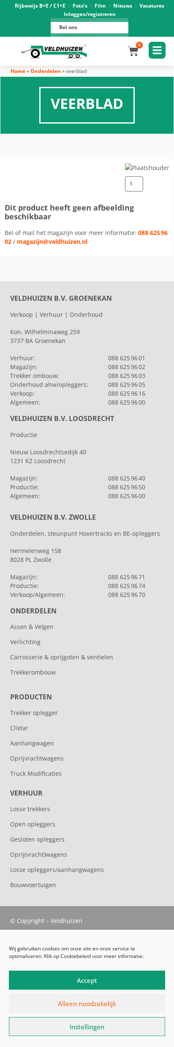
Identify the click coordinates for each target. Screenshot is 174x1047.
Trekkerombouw (33, 672)
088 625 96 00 (126, 402)
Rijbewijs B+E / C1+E (40, 5)
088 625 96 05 (126, 384)
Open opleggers (32, 824)
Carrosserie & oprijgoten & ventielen (61, 657)
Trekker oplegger (34, 713)
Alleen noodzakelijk (87, 1003)
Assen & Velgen (32, 627)
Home (18, 71)
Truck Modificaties (36, 773)
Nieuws (122, 5)
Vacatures (151, 5)
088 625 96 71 (126, 577)
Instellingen (87, 1027)
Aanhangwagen (32, 743)
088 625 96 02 (126, 367)
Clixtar (19, 728)
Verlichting (25, 642)
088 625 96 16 (126, 393)
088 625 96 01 (126, 358)
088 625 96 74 (126, 586)
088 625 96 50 (126, 487)
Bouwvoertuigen (33, 885)
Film (100, 5)
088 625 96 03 (126, 376)
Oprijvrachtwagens (37, 758)
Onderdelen (45, 71)
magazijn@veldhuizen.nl (52, 241)
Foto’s (80, 5)
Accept (87, 980)
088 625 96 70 (126, 595)
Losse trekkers (30, 809)
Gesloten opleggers (37, 839)
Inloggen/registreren (90, 14)
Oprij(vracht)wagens (38, 854)
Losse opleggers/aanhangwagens (57, 870)
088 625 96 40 (126, 478)
